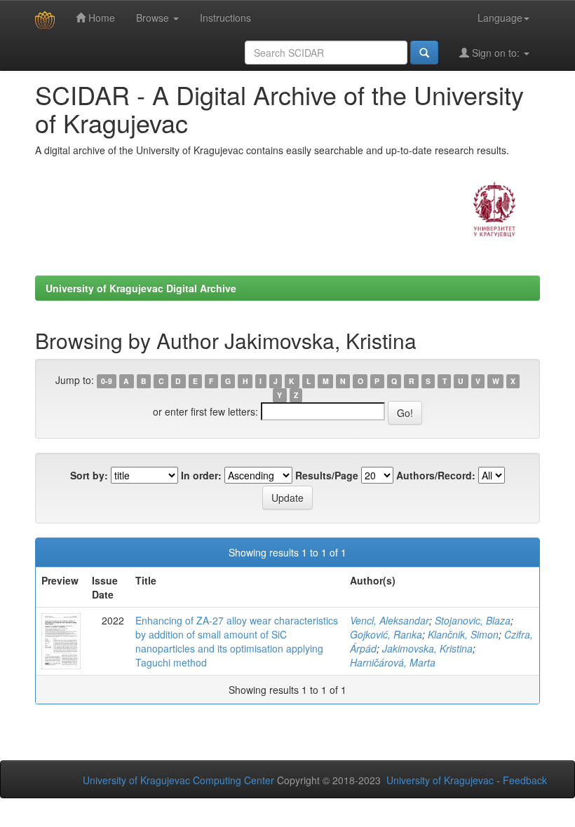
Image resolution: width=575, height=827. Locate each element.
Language (500, 18)
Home (100, 18)
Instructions (225, 18)
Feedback (525, 780)
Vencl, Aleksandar (389, 620)
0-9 (106, 381)
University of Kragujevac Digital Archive (141, 288)
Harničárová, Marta (392, 662)
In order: (201, 475)
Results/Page (326, 475)
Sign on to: (495, 53)
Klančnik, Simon (463, 634)
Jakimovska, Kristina (427, 648)
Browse (154, 18)
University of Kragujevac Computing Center (178, 780)
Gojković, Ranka (386, 634)
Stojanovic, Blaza (472, 620)
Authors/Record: (435, 475)
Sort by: (89, 475)
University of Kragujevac (440, 780)
